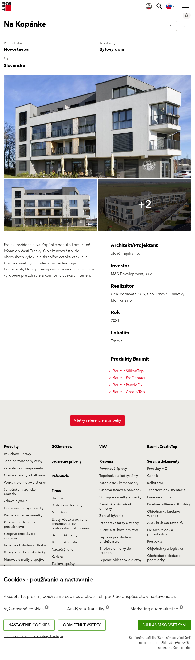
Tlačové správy (63, 564)
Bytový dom (111, 49)
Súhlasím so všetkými (164, 625)
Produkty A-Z (157, 469)
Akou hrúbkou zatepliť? (165, 523)
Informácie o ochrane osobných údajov (33, 636)
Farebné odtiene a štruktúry (168, 504)
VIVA (103, 447)
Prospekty (154, 541)
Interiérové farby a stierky (23, 508)
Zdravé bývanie (16, 501)
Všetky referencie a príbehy (97, 420)
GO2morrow (62, 447)
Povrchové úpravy (17, 454)
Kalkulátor (155, 483)
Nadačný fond (62, 549)
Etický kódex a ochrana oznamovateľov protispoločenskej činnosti (72, 524)
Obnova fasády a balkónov (25, 475)
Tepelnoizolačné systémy (23, 461)
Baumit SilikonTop (128, 371)
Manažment (61, 512)
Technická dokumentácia (166, 490)
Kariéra (57, 557)
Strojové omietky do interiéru (19, 536)
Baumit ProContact (128, 378)
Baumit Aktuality (64, 535)
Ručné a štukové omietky (23, 515)
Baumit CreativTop (128, 392)
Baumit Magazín (64, 542)
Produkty (11, 447)
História (58, 498)
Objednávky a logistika (165, 549)
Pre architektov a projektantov (160, 532)
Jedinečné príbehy (67, 461)
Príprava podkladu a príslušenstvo (19, 525)
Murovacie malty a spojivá (24, 559)
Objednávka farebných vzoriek (164, 514)
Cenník (152, 476)
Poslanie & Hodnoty (67, 505)
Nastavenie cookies (29, 625)
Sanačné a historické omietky (20, 492)
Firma (56, 491)
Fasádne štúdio (159, 497)
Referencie (60, 476)
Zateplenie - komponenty (23, 468)
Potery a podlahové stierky (24, 552)
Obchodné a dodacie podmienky (163, 558)
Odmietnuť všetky (82, 625)
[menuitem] (149, 6)
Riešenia (106, 461)
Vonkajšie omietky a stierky (25, 482)
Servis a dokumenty (163, 461)
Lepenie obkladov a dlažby (25, 545)
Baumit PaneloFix (127, 385)
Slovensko (14, 65)
